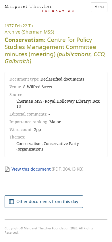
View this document (31, 169)
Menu (99, 6)
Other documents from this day (47, 201)
